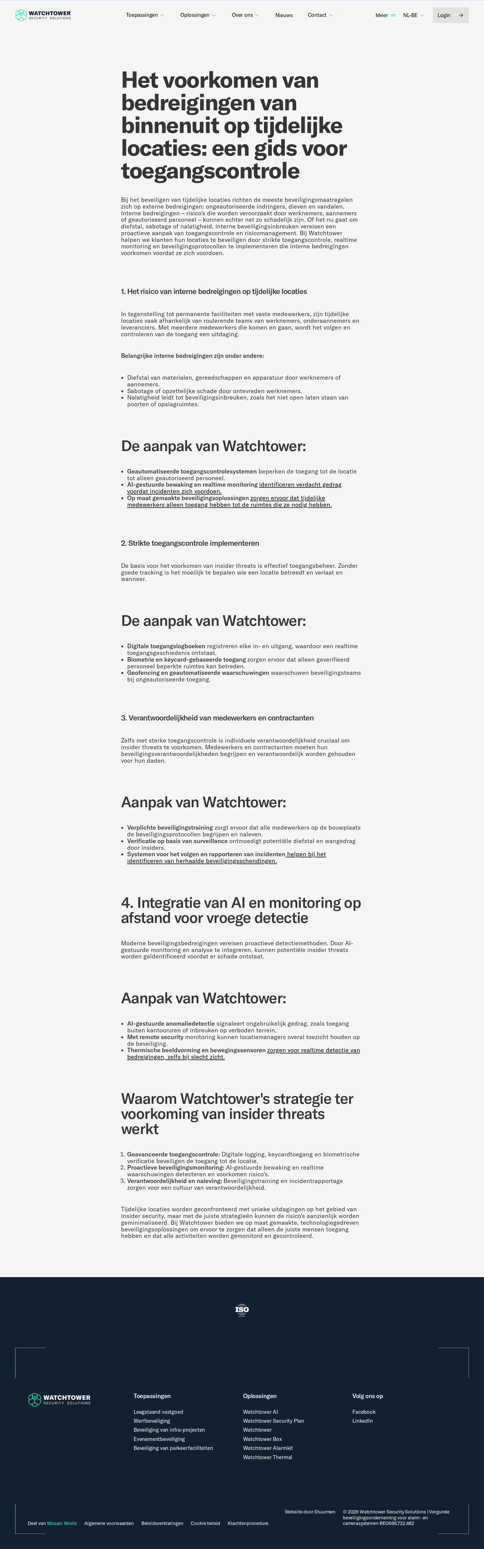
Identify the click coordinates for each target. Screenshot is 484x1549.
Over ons (242, 15)
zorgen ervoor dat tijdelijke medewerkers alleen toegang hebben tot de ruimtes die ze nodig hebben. (229, 501)
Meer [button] (382, 15)
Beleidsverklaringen (162, 1523)
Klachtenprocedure (248, 1523)
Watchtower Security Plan (273, 1420)
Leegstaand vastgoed (158, 1411)
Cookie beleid (205, 1523)
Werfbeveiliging (152, 1420)
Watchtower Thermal (267, 1457)
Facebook (364, 1411)
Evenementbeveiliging (159, 1439)
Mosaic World (62, 1523)
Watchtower (257, 1429)
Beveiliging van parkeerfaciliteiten (173, 1448)
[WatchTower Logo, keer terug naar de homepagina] (43, 15)
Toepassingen (142, 15)
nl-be (410, 15)
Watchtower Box (262, 1439)
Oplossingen (195, 15)
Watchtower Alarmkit (268, 1448)
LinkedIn (362, 1420)
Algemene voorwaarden (109, 1523)
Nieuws (284, 15)
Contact (317, 15)
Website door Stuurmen (310, 1512)
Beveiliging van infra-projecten (169, 1429)
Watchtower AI (260, 1411)
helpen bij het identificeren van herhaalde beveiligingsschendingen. (226, 857)
